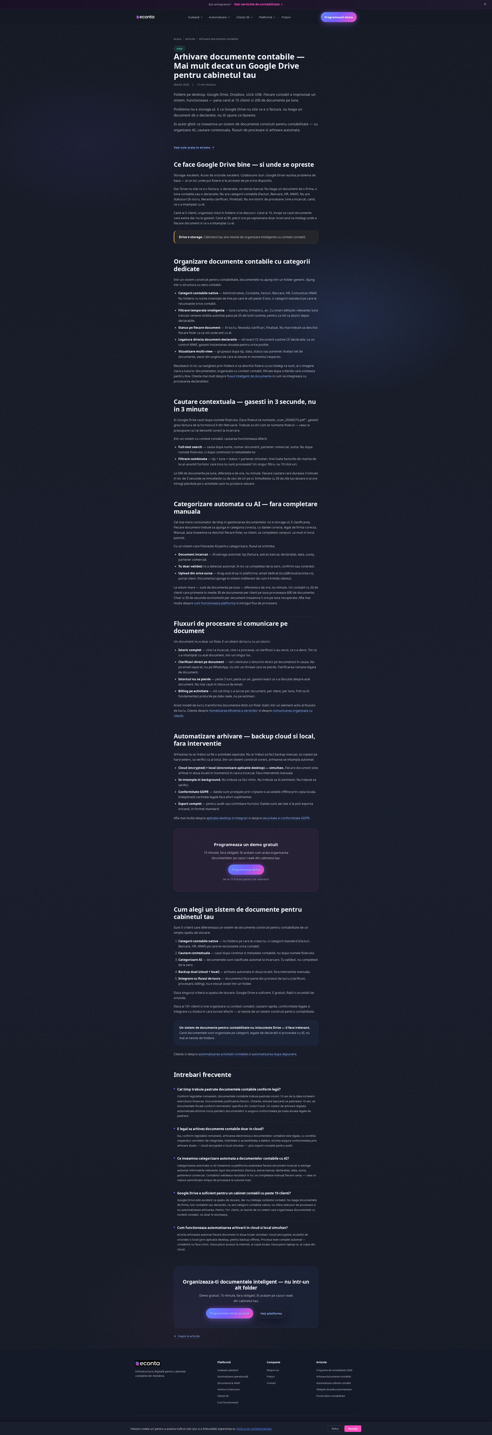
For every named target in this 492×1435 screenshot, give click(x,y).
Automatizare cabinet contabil (333, 1383)
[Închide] (485, 4)
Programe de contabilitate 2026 (334, 1370)
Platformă (265, 17)
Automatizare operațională (232, 1376)
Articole (190, 39)
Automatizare (218, 17)
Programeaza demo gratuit (229, 1313)
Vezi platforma (271, 1313)
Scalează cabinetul (227, 1370)
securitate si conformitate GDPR (286, 818)
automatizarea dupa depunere (274, 1054)
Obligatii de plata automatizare (334, 1389)
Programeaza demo (246, 869)
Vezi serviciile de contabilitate (257, 4)
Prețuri (286, 17)
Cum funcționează (227, 1402)
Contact (271, 1383)
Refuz (335, 1428)
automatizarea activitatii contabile (223, 1054)
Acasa (177, 39)
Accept (352, 1428)
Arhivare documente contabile (333, 1376)
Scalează (193, 17)
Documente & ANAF (228, 1383)
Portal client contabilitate (330, 1396)
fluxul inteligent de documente (249, 376)
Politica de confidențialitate (254, 1429)
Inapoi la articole (189, 1336)
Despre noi (273, 1370)
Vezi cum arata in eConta (192, 147)
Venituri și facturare (228, 1389)
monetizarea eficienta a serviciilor (233, 710)
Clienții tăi (242, 17)
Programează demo (339, 17)
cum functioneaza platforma (214, 603)
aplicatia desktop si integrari (227, 818)
